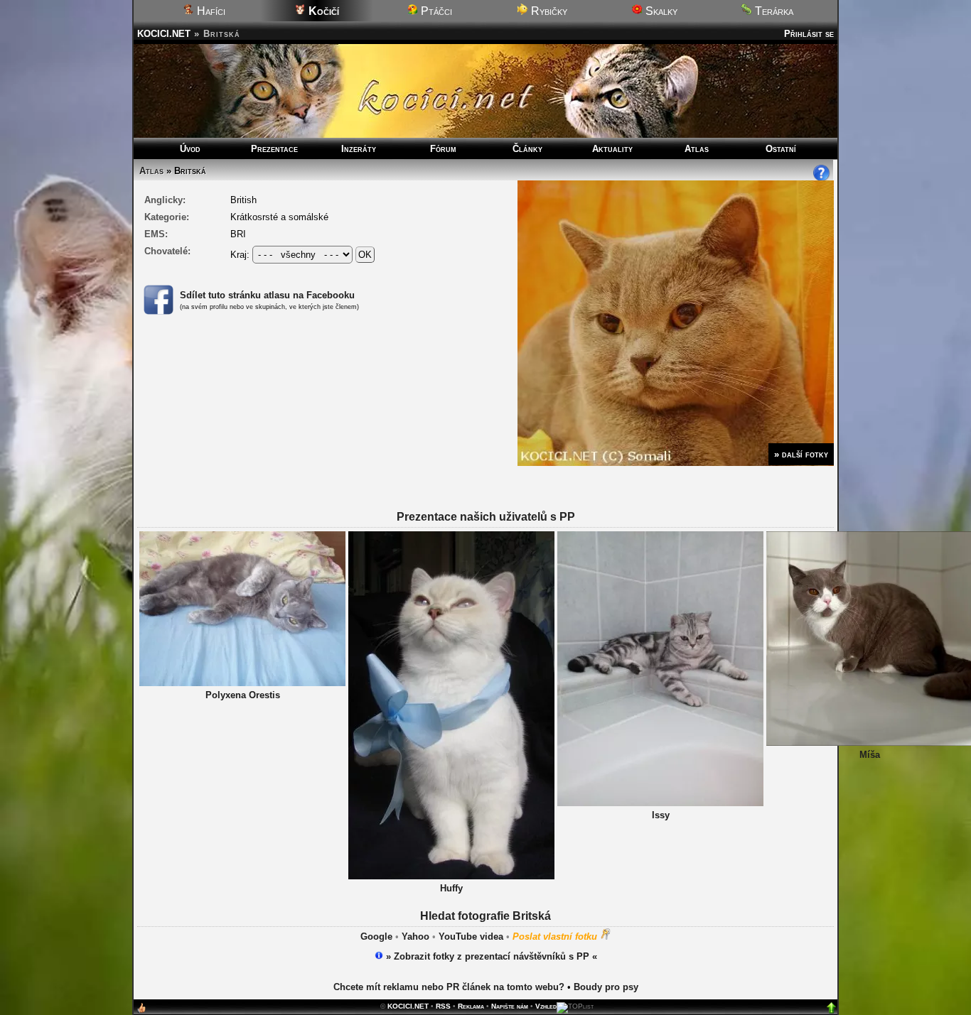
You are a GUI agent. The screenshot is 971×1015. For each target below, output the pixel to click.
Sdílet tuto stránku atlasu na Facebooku (267, 295)
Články (527, 148)
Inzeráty (358, 148)
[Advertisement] (485, 582)
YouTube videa (471, 936)
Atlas (697, 148)
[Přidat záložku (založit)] (141, 1011)
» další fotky (801, 454)
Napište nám (509, 1006)
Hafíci (209, 11)
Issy (661, 815)
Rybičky (547, 11)
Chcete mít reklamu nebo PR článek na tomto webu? (448, 987)
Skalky (660, 11)
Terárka (772, 11)
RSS (443, 1006)
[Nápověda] (821, 178)
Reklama (471, 1006)
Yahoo (415, 936)
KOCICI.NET (164, 33)
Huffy (451, 888)
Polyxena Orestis (242, 695)
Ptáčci (435, 11)
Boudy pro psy (606, 987)
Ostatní (781, 148)
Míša (869, 754)
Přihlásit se (809, 33)
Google (376, 936)
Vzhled (546, 1006)
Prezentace (274, 148)
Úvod (190, 148)
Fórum (443, 148)
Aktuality (612, 148)
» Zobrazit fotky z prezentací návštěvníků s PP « (490, 956)
